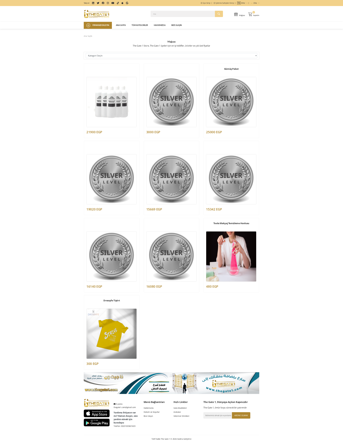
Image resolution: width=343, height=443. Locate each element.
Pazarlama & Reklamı (154, 75)
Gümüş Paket (231, 68)
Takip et (86, 3)
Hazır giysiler (91, 307)
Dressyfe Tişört (111, 300)
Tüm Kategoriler (140, 25)
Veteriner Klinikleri (181, 416)
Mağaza (242, 15)
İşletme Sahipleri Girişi (224, 3)
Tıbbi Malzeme (92, 75)
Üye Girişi (206, 3)
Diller (242, 3)
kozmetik (209, 230)
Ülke (255, 3)
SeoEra (180, 439)
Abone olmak (241, 415)
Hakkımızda (160, 25)
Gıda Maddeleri (180, 408)
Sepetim (256, 15)
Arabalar (177, 412)
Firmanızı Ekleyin (100, 25)
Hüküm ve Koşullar (152, 412)
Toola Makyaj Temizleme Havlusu (231, 223)
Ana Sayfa (121, 25)
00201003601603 (128, 426)
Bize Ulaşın (176, 25)
